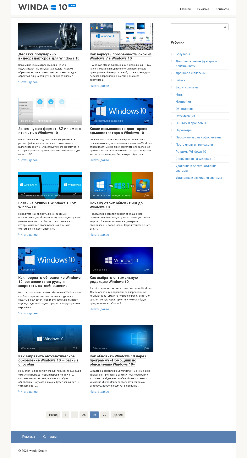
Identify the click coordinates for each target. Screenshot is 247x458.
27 (105, 415)
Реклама (203, 9)
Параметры (184, 130)
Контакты (222, 9)
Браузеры (183, 54)
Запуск (180, 80)
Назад (53, 415)
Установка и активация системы (199, 178)
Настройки (183, 101)
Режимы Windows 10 (191, 152)
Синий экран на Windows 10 (195, 159)
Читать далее (28, 82)
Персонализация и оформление (199, 137)
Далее (118, 415)
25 (84, 415)
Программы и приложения (195, 144)
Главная (185, 9)
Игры (180, 94)
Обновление (185, 109)
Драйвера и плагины (191, 73)
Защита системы (187, 87)
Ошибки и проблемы (191, 123)
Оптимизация (185, 116)
